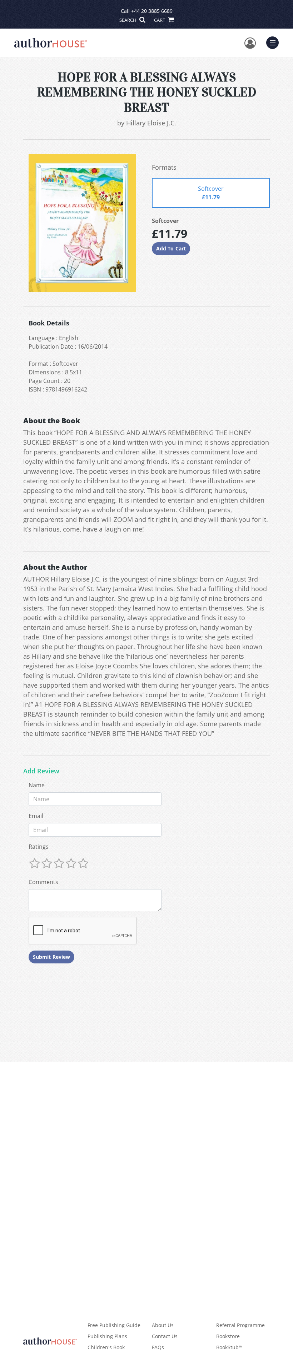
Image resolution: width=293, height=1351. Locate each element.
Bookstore (228, 1336)
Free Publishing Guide (114, 1325)
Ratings (39, 847)
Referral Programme (240, 1325)
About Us (163, 1325)
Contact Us (165, 1336)
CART (160, 20)
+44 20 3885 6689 (152, 11)
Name (37, 785)
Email (36, 816)
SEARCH (128, 20)
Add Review (41, 771)
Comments (43, 882)
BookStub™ (229, 1347)
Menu (275, 42)
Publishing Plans (107, 1336)
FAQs (158, 1347)
